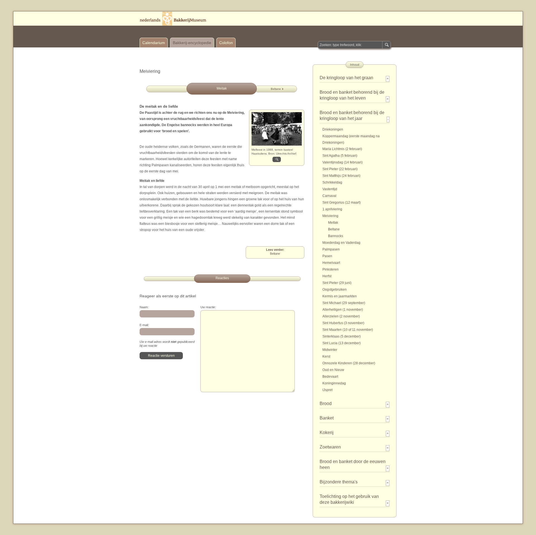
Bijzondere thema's (339, 481)
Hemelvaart (331, 263)
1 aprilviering (332, 209)
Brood (326, 403)
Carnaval (329, 196)
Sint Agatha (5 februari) (339, 156)
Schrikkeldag (332, 182)
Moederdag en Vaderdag (341, 243)
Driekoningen (332, 129)
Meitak (333, 223)
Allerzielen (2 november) (341, 316)
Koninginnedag (334, 383)
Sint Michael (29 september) (343, 303)
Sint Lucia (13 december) (341, 343)
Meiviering (330, 216)
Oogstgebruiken (334, 289)
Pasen (327, 256)
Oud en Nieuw (333, 370)
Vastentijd (329, 189)
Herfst (326, 276)
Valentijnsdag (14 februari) (342, 162)
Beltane (276, 88)
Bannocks (335, 236)
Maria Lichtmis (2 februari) (342, 149)
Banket (327, 418)
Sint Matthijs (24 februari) (341, 176)
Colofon (226, 42)
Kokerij (327, 432)
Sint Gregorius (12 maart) (341, 202)
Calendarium (153, 42)
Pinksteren (330, 269)
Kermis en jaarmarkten (339, 296)
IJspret (327, 390)
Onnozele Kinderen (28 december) (348, 363)
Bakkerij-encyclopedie (192, 42)
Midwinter (329, 350)
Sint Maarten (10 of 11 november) (347, 330)
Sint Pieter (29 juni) (336, 283)
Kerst (326, 356)
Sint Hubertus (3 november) (343, 323)
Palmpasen (331, 249)
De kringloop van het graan (346, 77)
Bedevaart (330, 377)
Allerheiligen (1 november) (342, 310)
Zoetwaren (330, 447)
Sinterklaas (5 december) (341, 336)
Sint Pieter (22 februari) (340, 169)
